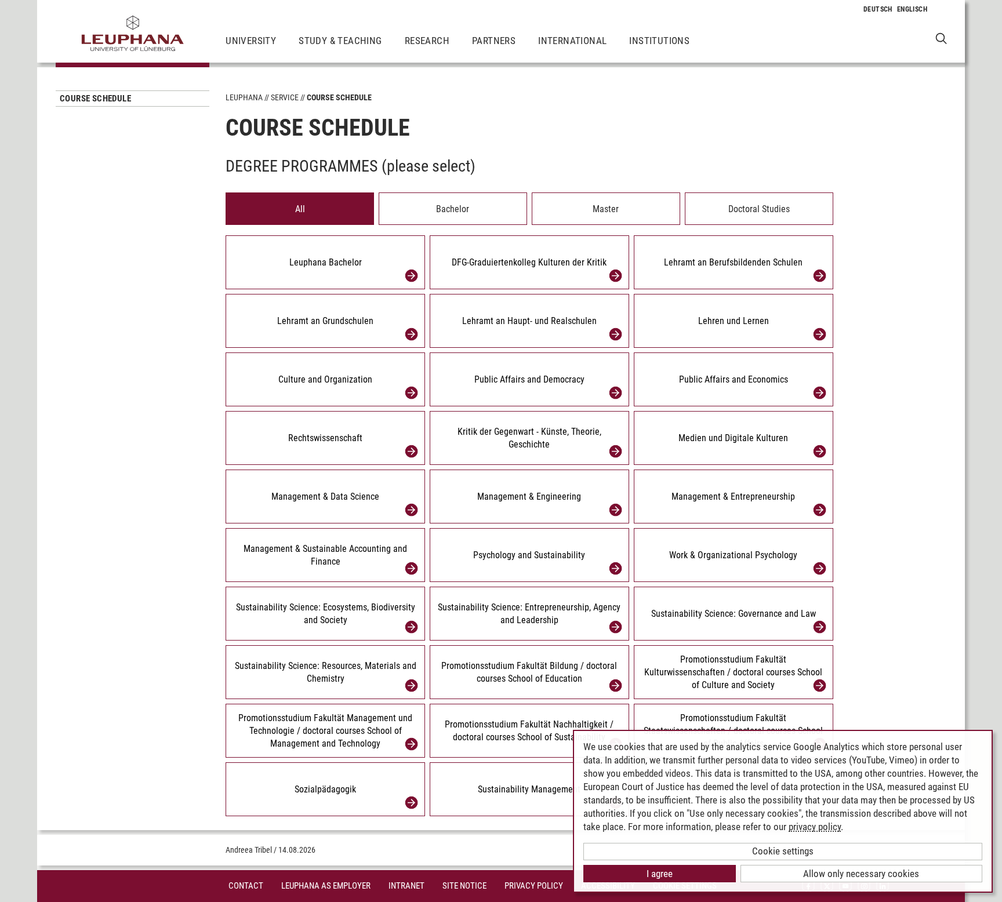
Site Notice (464, 886)
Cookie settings (783, 851)
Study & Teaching (340, 40)
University (251, 40)
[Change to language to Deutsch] (877, 9)
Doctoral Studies (759, 208)
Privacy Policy (533, 886)
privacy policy (815, 826)
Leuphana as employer (326, 886)
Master (606, 208)
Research (427, 40)
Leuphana (244, 97)
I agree (660, 873)
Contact (245, 886)
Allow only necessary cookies (861, 873)
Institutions (659, 40)
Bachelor (452, 208)
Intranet (406, 886)
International (572, 40)
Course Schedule (95, 98)
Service (285, 97)
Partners (493, 40)
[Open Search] (941, 38)
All (300, 208)
